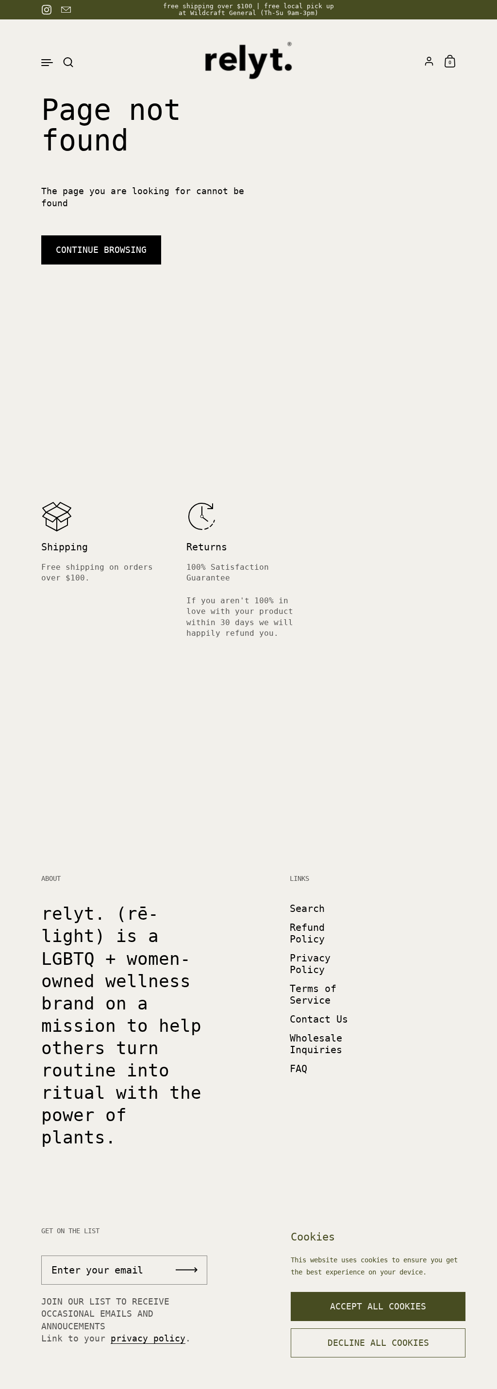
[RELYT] (248, 62)
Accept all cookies (378, 1306)
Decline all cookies (378, 1343)
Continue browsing (101, 250)
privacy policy (148, 1338)
